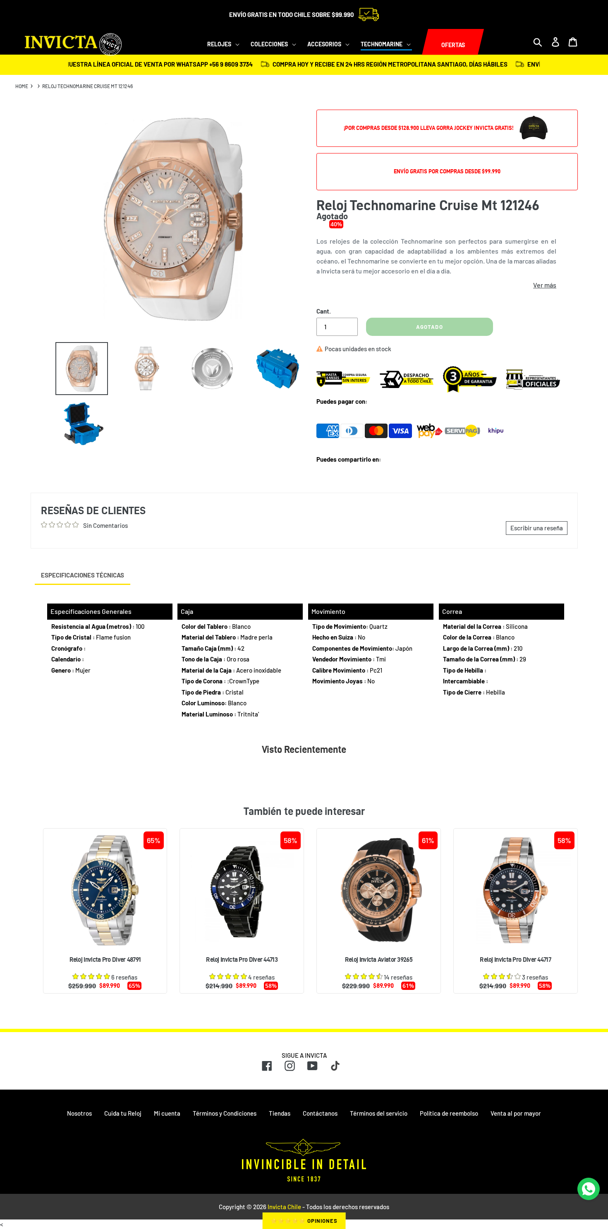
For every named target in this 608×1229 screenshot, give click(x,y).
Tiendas (279, 1113)
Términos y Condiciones (224, 1113)
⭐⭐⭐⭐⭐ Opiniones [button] (304, 1220)
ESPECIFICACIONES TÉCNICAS (82, 575)
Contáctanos (320, 1113)
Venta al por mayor (516, 1113)
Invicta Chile (284, 1206)
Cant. (323, 311)
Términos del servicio (378, 1113)
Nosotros (79, 1113)
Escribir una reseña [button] (536, 528)
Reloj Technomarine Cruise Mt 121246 (87, 86)
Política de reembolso (449, 1113)
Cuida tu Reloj (122, 1113)
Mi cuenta (167, 1113)
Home (21, 86)
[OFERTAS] (422, 42)
